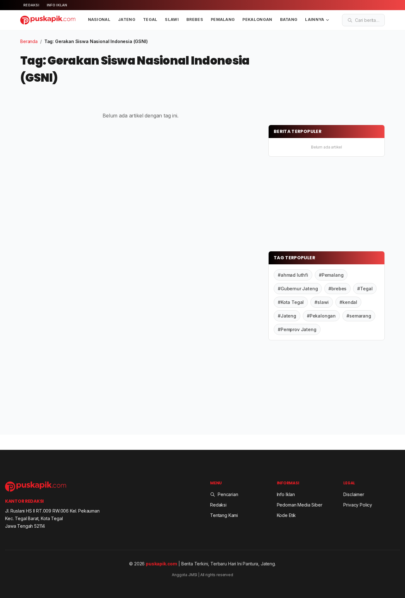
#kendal (348, 302)
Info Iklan (57, 5)
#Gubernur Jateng (298, 288)
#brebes (337, 288)
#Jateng (287, 315)
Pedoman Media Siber (299, 504)
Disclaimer (353, 494)
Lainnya (314, 19)
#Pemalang (331, 275)
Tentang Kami (224, 515)
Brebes (194, 19)
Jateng (126, 19)
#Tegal (364, 288)
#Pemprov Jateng (297, 329)
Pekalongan (257, 19)
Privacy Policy (357, 504)
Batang (289, 19)
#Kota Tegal (291, 302)
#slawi (322, 302)
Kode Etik (286, 515)
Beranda (29, 41)
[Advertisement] (315, 77)
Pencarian (228, 494)
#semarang (358, 315)
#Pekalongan (321, 315)
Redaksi (31, 5)
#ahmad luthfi (293, 275)
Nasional (99, 19)
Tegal (150, 19)
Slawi (172, 19)
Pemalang (223, 19)
